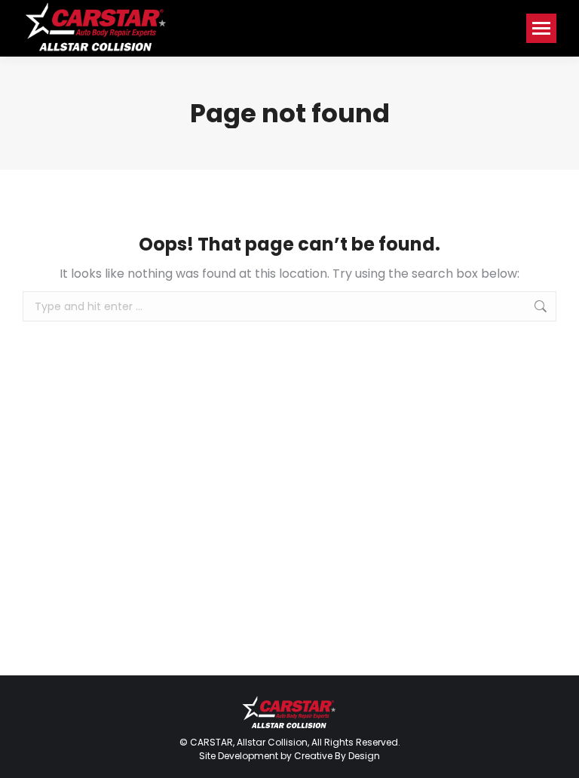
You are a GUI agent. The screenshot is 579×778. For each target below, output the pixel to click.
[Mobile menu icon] (541, 28)
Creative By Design (337, 755)
